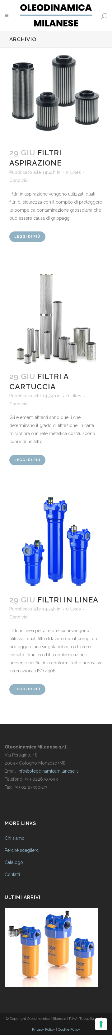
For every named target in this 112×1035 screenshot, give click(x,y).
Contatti (12, 874)
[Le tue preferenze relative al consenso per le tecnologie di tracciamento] (101, 1024)
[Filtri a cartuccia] (56, 317)
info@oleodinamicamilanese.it (48, 771)
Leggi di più (27, 237)
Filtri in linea (67, 599)
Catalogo (14, 862)
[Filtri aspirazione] (56, 94)
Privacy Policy (43, 1029)
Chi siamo (15, 838)
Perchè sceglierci (22, 850)
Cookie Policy (69, 1029)
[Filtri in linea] (56, 541)
